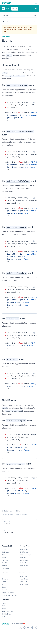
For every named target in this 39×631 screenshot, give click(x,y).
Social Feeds (24, 584)
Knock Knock (24, 560)
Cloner (4, 587)
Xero (3, 617)
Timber (4, 582)
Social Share (24, 579)
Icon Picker (5, 560)
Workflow (5, 566)
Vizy (3, 555)
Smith (3, 584)
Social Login (24, 582)
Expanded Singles (26, 555)
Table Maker (24, 566)
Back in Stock (6, 614)
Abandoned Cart (7, 611)
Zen (3, 576)
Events (4, 603)
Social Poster (24, 576)
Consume (5, 579)
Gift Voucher (6, 606)
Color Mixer (5, 590)
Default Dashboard (8, 592)
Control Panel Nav (26, 563)
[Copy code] (33, 102)
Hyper (4, 557)
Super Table (24, 549)
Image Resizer (24, 557)
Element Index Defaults (9, 595)
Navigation (5, 552)
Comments (5, 568)
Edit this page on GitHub (12, 511)
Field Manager (24, 552)
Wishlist (4, 563)
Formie (4, 549)
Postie (4, 608)
